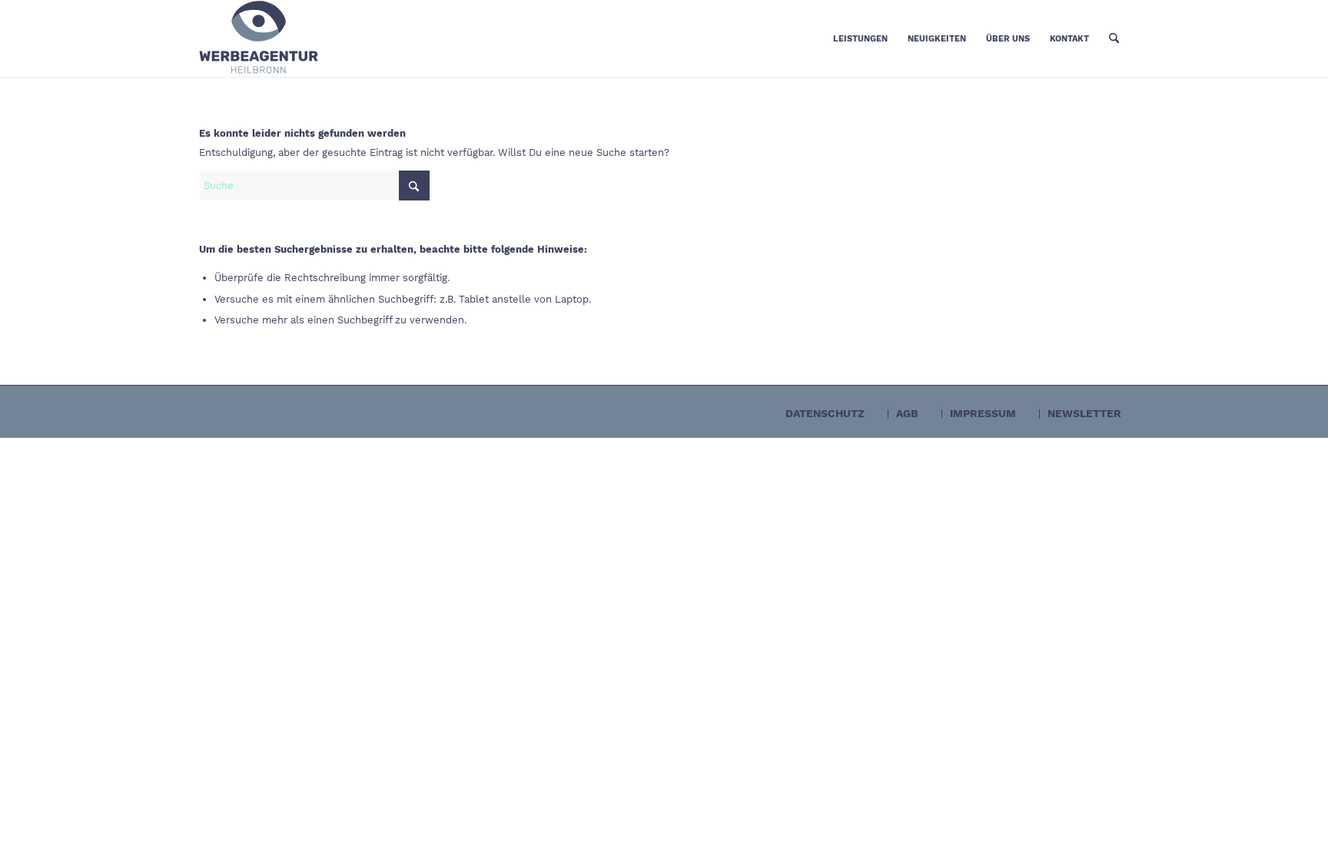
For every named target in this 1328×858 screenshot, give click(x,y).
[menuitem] (860, 38)
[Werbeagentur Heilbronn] (314, 38)
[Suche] (1114, 38)
